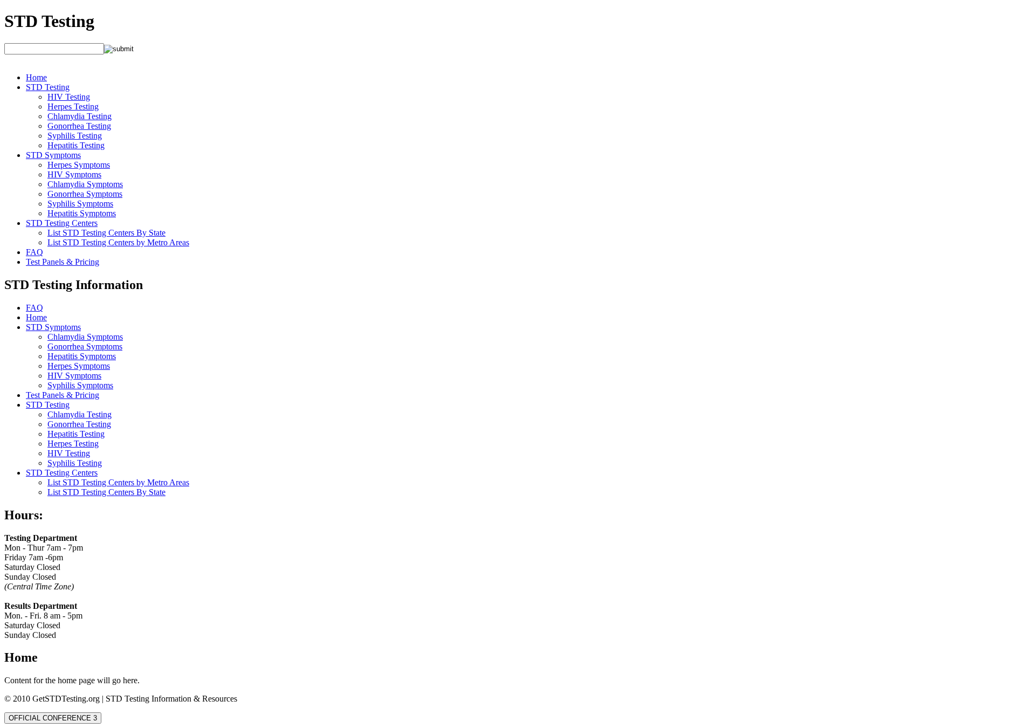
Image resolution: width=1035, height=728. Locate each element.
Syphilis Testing (74, 135)
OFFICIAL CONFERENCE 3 (53, 718)
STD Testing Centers (62, 223)
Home (36, 77)
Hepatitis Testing (76, 145)
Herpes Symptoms (78, 164)
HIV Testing (68, 96)
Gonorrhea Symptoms (84, 193)
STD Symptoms (53, 155)
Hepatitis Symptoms (81, 213)
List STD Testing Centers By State (106, 232)
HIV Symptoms (74, 174)
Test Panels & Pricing (62, 261)
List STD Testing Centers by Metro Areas (118, 242)
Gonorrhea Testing (79, 126)
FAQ (34, 252)
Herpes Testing (73, 106)
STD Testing (49, 21)
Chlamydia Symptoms (85, 184)
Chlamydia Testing (79, 116)
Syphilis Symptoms (80, 203)
